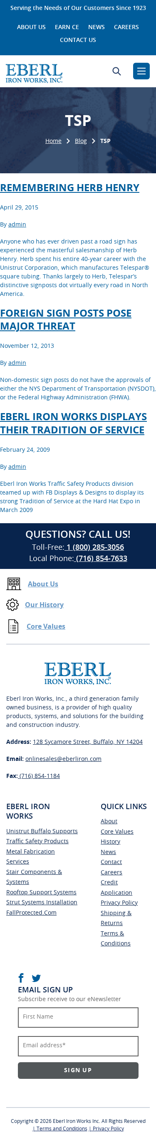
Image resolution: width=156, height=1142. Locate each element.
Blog (81, 141)
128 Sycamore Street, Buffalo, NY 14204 (88, 742)
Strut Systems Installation (41, 903)
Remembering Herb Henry (69, 188)
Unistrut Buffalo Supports (42, 831)
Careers (126, 27)
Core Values (46, 626)
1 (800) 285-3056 (94, 547)
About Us (31, 27)
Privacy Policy (119, 903)
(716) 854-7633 (100, 559)
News (96, 27)
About (109, 822)
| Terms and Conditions (59, 1128)
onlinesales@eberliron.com (63, 759)
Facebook (21, 978)
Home (53, 141)
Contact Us (78, 40)
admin (17, 225)
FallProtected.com (31, 913)
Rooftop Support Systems (41, 893)
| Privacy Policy (106, 1128)
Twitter (36, 978)
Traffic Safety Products (37, 841)
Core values (117, 832)
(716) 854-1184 (39, 776)
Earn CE (67, 27)
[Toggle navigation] (141, 71)
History (110, 842)
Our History (44, 605)
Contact (111, 862)
